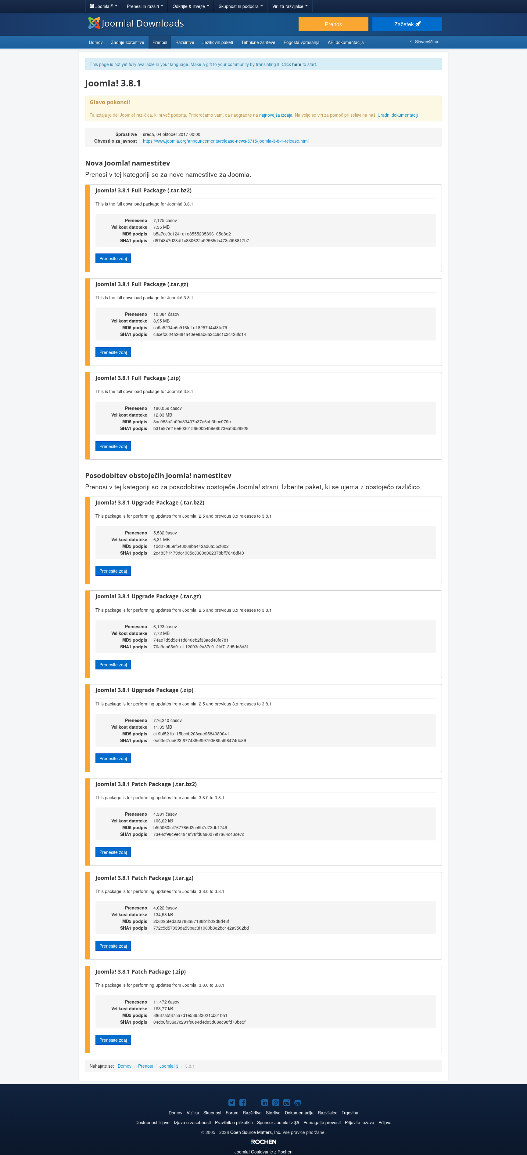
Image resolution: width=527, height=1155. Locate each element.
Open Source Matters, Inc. (255, 1132)
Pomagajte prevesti (322, 1122)
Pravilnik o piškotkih (234, 1122)
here (296, 64)
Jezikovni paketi (218, 42)
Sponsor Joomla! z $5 (278, 1122)
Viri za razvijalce (288, 6)
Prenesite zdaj (113, 258)
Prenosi (159, 42)
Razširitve (184, 42)
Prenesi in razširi (143, 6)
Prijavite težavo (359, 1122)
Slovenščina (426, 41)
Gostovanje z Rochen (263, 1152)
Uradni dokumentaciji (398, 115)
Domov (96, 42)
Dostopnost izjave (152, 1122)
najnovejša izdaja (275, 115)
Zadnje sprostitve (127, 42)
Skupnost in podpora (239, 6)
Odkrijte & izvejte (189, 6)
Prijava (385, 1122)
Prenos (333, 24)
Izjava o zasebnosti (192, 1122)
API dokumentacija (346, 42)
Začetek (404, 24)
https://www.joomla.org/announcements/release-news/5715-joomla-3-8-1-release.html (226, 141)
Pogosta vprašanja (302, 42)
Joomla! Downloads (143, 23)
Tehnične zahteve (258, 42)
